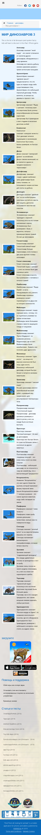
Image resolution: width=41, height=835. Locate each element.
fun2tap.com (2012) (10, 755)
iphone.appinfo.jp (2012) (11, 765)
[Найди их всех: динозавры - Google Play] (29, 667)
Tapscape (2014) (9, 719)
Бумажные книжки (10, 701)
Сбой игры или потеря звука (13, 685)
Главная (10, 23)
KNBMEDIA (17, 828)
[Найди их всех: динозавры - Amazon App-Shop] (20, 673)
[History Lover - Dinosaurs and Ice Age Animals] (15, 803)
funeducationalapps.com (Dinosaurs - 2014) (18, 739)
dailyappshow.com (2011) (12, 786)
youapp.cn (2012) (9, 770)
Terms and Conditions (14, 831)
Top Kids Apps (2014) (10, 734)
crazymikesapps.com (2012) (13, 775)
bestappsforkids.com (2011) (13, 791)
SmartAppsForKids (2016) (12, 714)
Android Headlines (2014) (12, 724)
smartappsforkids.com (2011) (13, 780)
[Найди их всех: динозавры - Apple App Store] (12, 667)
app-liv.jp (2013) (9, 750)
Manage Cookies (29, 831)
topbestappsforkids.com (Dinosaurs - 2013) (18, 744)
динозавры (19, 23)
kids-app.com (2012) (10, 760)
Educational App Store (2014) (13, 729)
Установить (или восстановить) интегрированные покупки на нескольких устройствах (18, 693)
